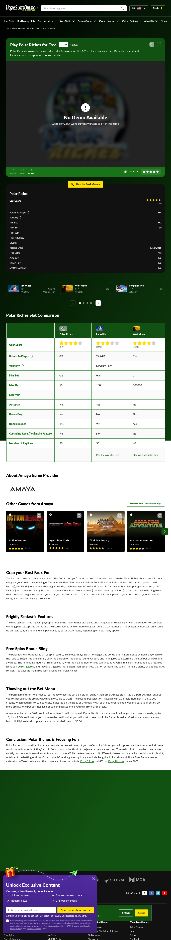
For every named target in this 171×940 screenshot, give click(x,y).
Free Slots (30, 28)
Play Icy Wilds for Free (107, 455)
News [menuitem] (164, 21)
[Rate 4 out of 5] (154, 172)
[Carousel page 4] (91, 303)
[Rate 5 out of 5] (157, 172)
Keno (132, 931)
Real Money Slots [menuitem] (26, 21)
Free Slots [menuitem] (9, 21)
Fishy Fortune (116, 761)
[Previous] (72, 303)
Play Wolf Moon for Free (145, 455)
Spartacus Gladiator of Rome (103, 931)
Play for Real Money (88, 184)
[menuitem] (47, 21)
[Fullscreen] (159, 44)
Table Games (136, 927)
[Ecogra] (114, 880)
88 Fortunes (94, 935)
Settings (126, 912)
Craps (133, 935)
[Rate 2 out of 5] (147, 172)
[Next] (98, 303)
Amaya (39, 28)
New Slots (51, 935)
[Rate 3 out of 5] (150, 172)
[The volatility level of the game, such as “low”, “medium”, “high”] (20, 217)
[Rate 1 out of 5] (144, 172)
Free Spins (9, 935)
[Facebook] (151, 893)
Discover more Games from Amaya (145, 503)
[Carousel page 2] (83, 303)
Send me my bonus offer (75, 910)
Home (21, 28)
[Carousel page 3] (87, 303)
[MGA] (137, 879)
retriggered (27, 666)
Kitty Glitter (87, 761)
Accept (141, 912)
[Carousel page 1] (80, 303)
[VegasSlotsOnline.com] (22, 8)
